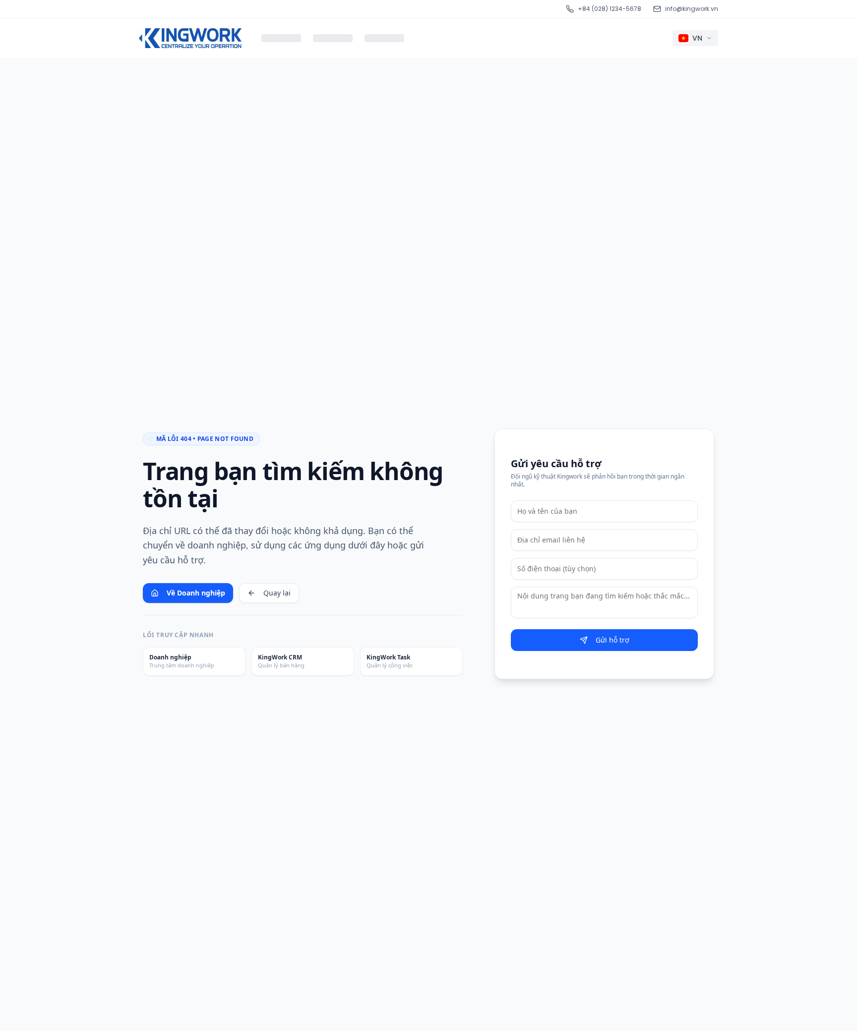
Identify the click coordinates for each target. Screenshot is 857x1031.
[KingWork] (190, 38)
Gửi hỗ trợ (612, 640)
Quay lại (277, 592)
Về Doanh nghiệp (196, 592)
